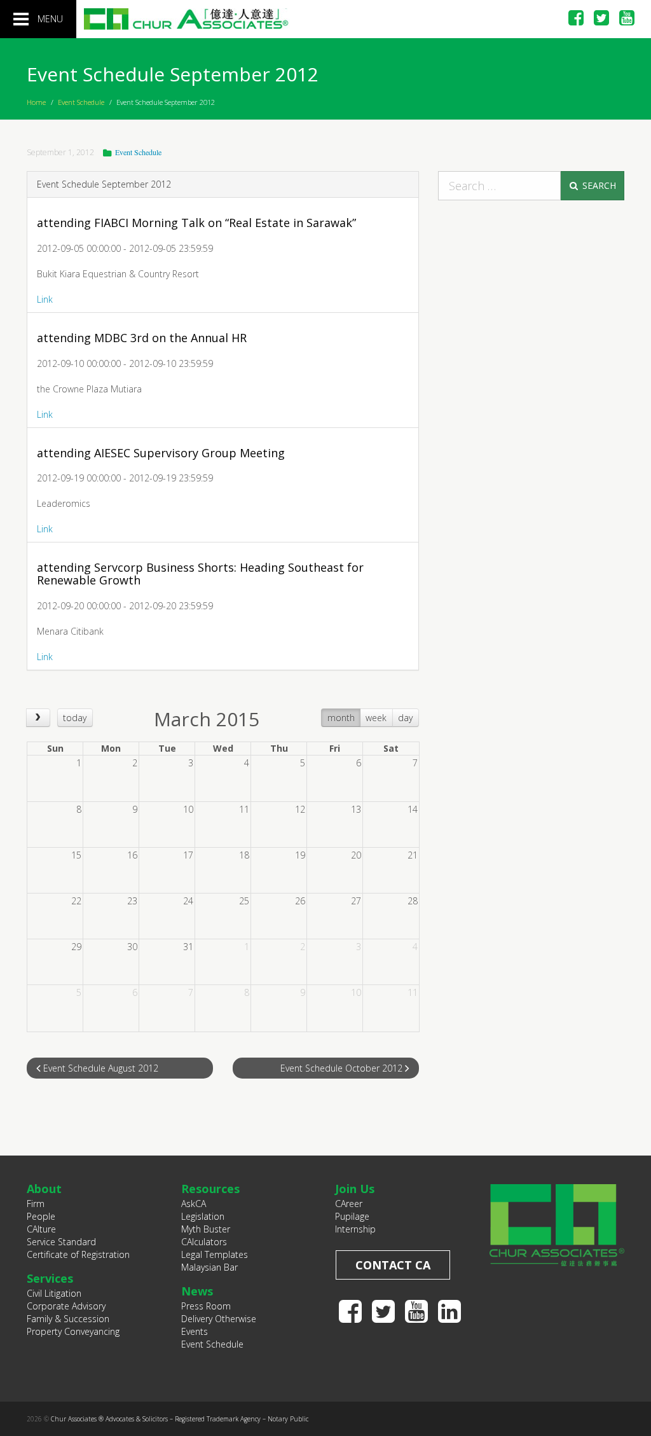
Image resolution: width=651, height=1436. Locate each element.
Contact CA (392, 1265)
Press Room (206, 1306)
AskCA (193, 1204)
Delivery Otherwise (218, 1319)
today (74, 718)
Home (36, 102)
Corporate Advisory (66, 1306)
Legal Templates (214, 1254)
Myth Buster (205, 1229)
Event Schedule (81, 102)
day (405, 718)
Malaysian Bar (209, 1267)
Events (194, 1331)
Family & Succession (68, 1319)
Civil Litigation (54, 1293)
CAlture (41, 1229)
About (44, 1188)
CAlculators (204, 1242)
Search (598, 185)
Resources (210, 1188)
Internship (355, 1229)
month (341, 718)
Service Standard (61, 1242)
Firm (36, 1204)
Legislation (202, 1216)
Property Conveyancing (73, 1331)
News (197, 1291)
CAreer (348, 1204)
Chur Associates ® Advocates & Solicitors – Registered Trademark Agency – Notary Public (179, 1418)
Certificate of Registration (78, 1254)
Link (45, 299)
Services (50, 1278)
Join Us (354, 1188)
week (376, 718)
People (41, 1216)
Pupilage (352, 1216)
